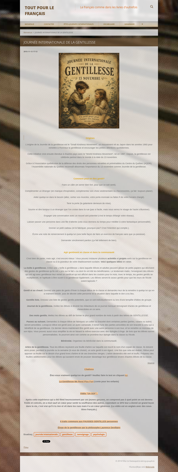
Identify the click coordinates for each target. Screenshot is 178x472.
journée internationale (46, 434)
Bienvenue (29, 24)
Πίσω (26, 447)
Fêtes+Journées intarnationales (79, 24)
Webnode (150, 467)
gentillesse (67, 434)
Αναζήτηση (151, 7)
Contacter (49, 24)
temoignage (83, 434)
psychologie (99, 434)
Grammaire (129, 24)
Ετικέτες (28, 434)
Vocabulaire (109, 24)
